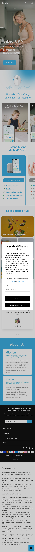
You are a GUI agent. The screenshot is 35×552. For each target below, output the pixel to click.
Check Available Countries (17, 305)
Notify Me (17, 298)
